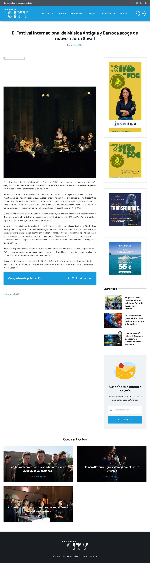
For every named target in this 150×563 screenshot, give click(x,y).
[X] (73, 278)
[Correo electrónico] (90, 278)
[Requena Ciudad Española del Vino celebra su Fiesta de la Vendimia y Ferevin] (113, 296)
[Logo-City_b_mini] (16, 10)
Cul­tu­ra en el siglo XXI (12, 294)
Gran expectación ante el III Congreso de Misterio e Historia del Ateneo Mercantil (134, 339)
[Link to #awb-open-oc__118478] (137, 13)
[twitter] (137, 3)
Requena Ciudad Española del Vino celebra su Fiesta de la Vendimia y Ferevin (134, 303)
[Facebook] (69, 278)
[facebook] (133, 3)
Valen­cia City (77, 45)
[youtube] (145, 3)
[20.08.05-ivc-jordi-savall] (14, 58)
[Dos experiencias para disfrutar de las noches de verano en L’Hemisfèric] (113, 314)
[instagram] (141, 3)
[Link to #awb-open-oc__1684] (143, 13)
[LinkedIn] (77, 278)
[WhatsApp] (81, 278)
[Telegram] (85, 278)
